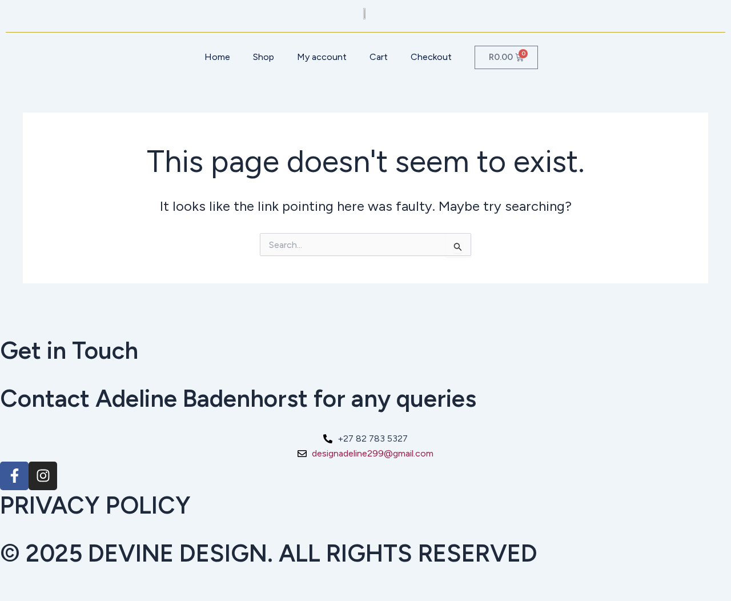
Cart (378, 56)
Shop (263, 56)
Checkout (431, 56)
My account (322, 56)
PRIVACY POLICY (95, 505)
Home (217, 56)
